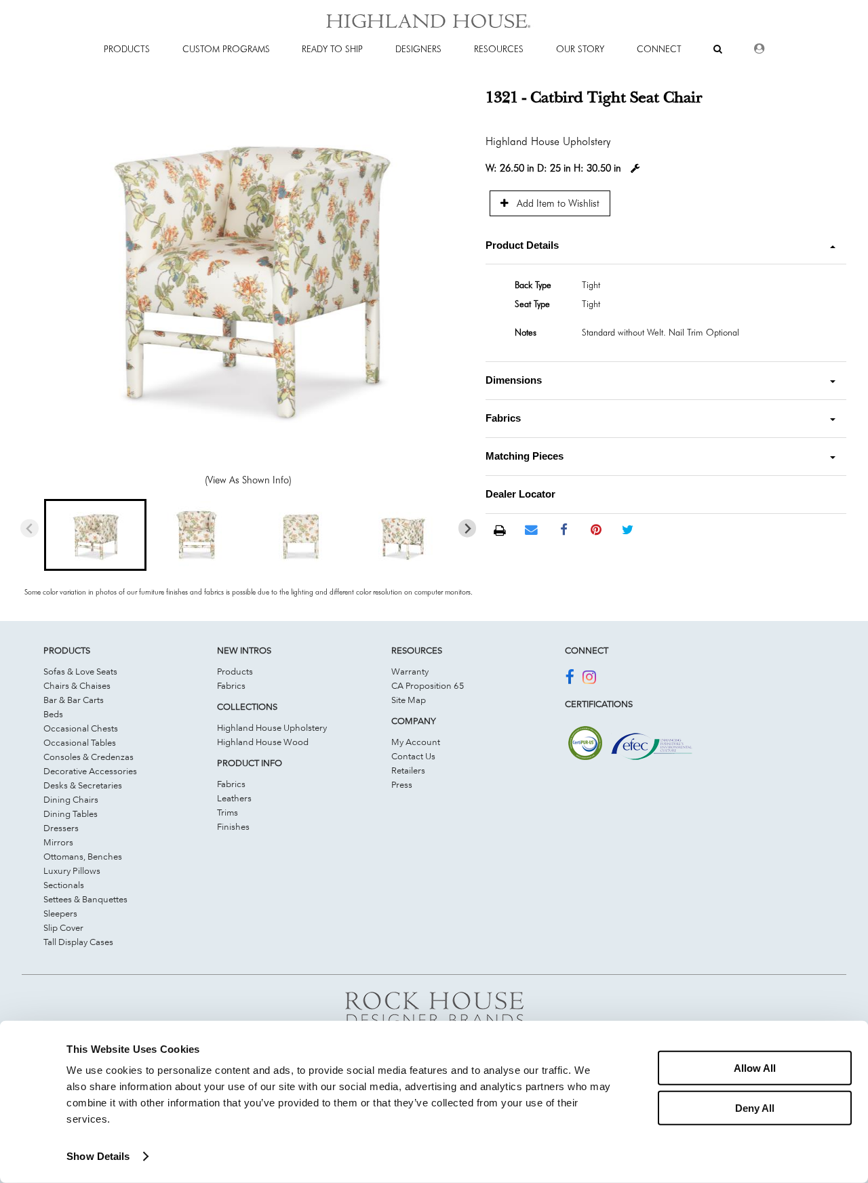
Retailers (408, 770)
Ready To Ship (332, 48)
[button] (95, 535)
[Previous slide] (29, 528)
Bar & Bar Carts (73, 699)
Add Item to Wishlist (556, 203)
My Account (415, 741)
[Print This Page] (499, 530)
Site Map (408, 699)
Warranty (410, 671)
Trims (227, 812)
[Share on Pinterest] (596, 530)
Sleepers (60, 913)
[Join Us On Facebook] (569, 679)
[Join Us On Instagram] (589, 679)
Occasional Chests (80, 728)
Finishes (233, 826)
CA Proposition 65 (428, 685)
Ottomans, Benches (82, 856)
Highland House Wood (263, 741)
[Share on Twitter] (628, 530)
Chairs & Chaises (77, 685)
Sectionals (63, 884)
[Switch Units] (635, 168)
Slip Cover (63, 927)
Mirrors (58, 842)
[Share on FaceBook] (564, 530)
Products (235, 671)
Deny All (754, 1107)
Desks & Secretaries (82, 785)
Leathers (234, 798)
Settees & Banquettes (85, 899)
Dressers (61, 827)
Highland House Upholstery (272, 727)
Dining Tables (70, 813)
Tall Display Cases (78, 941)
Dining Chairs (70, 799)
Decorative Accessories (90, 770)
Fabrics (231, 685)
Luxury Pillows (71, 870)
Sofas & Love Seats (80, 671)
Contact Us (413, 755)
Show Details (98, 1156)
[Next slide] (467, 528)
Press (401, 784)
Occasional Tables (79, 742)
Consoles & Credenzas (88, 756)
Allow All (755, 1068)
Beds (53, 713)
